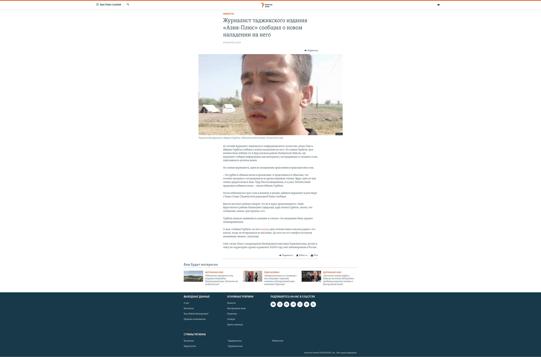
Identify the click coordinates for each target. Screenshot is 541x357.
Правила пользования (195, 319)
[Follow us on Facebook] (286, 304)
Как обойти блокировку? (196, 314)
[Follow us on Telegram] (293, 304)
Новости (228, 14)
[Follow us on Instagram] (279, 304)
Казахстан (189, 341)
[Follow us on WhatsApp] (300, 304)
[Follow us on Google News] (306, 304)
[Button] (311, 50)
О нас (186, 303)
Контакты (189, 309)
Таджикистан (235, 341)
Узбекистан (277, 341)
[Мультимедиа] (438, 5)
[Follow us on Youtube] (273, 304)
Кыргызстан (190, 346)
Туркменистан (235, 346)
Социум (231, 319)
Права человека (271, 272)
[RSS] (313, 304)
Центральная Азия (214, 272)
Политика (232, 314)
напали (265, 229)
